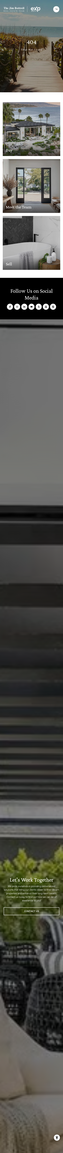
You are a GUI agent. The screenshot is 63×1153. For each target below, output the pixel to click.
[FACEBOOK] (10, 307)
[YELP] (39, 307)
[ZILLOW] (46, 307)
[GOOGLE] (53, 307)
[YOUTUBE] (31, 307)
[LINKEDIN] (24, 307)
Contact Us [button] (31, 911)
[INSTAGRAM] (17, 307)
